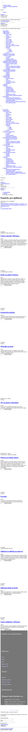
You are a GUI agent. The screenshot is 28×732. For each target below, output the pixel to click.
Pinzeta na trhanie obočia (9, 457)
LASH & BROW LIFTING (9, 71)
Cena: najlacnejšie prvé (6, 204)
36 (4, 208)
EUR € (4, 12)
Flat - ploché (8, 39)
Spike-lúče (8, 46)
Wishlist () (3, 14)
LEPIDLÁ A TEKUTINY (9, 55)
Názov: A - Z (18, 203)
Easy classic (8, 43)
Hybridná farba (9, 88)
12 (1, 208)
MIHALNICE (6, 33)
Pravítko (4, 496)
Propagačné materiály (10, 82)
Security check (4, 723)
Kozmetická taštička (8, 312)
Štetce (7, 93)
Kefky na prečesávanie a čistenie (13, 66)
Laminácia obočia (10, 89)
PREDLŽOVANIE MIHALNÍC (13, 97)
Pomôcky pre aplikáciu (11, 91)
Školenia (5, 168)
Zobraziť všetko (8, 208)
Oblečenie (8, 83)
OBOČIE (5, 85)
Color (10, 49)
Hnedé (7, 38)
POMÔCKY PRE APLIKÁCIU (10, 62)
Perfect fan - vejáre (10, 44)
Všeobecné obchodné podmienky (10, 6)
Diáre (7, 79)
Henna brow (8, 86)
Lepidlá (7, 57)
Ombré (10, 50)
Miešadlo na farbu (7, 346)
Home (4, 7)
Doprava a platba (7, 5)
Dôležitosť (12, 203)
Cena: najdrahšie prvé (15, 204)
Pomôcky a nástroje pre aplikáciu (13, 67)
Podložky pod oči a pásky (11, 63)
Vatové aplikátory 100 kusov (10, 622)
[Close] (1, 106)
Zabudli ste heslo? (4, 724)
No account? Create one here (7, 728)
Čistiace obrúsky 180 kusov (10, 236)
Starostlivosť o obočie (10, 94)
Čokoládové (8, 36)
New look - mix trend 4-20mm (12, 45)
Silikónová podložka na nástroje (12, 551)
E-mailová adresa (4, 718)
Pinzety (7, 64)
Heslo (2, 720)
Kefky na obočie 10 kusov (9, 275)
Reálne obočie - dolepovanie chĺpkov (14, 95)
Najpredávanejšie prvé (5, 203)
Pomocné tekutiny (10, 58)
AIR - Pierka (8, 34)
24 (2, 208)
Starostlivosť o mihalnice (11, 60)
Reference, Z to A (5, 206)
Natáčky (8, 73)
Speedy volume (9, 41)
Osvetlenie (8, 80)
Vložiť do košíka (8, 247)
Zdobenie (8, 68)
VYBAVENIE (6, 77)
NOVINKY (5, 109)
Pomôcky (8, 74)
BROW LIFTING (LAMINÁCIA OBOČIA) (16, 101)
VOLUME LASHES (10, 100)
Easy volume (9, 40)
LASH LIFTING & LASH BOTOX (14, 99)
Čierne (7, 35)
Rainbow (11, 51)
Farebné (7, 47)
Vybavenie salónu (10, 78)
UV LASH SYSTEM (10, 102)
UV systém (8, 56)
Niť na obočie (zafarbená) (10, 402)
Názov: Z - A (24, 203)
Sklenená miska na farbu (9, 588)
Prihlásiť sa (3, 182)
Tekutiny (8, 72)
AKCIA (8, 52)
